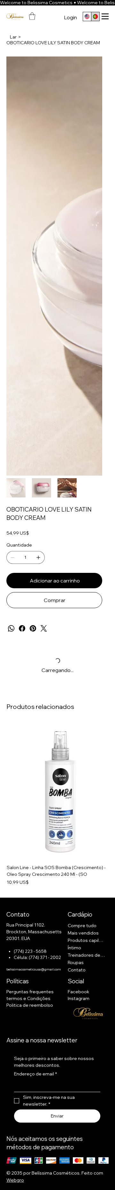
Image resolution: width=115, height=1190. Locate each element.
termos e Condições (28, 998)
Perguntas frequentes (30, 992)
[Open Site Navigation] (105, 16)
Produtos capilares (87, 940)
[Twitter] (44, 628)
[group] (57, 804)
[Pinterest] (33, 628)
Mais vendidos (83, 933)
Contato (77, 970)
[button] (32, 16)
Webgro (15, 1180)
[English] (87, 16)
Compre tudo (82, 925)
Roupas (76, 962)
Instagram (78, 998)
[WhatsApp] (11, 628)
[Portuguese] (95, 16)
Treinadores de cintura (87, 955)
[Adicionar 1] (38, 557)
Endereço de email (35, 1074)
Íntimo (74, 948)
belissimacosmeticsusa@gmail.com (33, 969)
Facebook (78, 992)
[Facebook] (22, 628)
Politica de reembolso (29, 1005)
